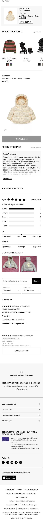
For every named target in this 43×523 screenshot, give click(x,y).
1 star (5, 226)
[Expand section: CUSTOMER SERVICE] (21, 404)
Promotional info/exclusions (20, 448)
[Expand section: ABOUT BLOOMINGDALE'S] (21, 415)
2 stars (4, 221)
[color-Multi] (8, 64)
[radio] (7, 64)
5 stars (5, 209)
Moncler (22, 14)
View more (7, 178)
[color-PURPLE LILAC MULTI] (11, 64)
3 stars (4, 217)
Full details (25, 22)
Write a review (36, 199)
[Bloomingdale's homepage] (3, 1)
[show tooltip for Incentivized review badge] (17, 309)
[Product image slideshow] (21, 109)
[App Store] (9, 477)
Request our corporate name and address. (23, 514)
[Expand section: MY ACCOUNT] (21, 409)
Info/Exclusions (22, 389)
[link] (10, 61)
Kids (7, 1)
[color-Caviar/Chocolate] (39, 64)
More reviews (21, 351)
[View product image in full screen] (5, 130)
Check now (35, 448)
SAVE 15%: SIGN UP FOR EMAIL (21, 375)
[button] (21, 109)
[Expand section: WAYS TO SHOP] (21, 420)
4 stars (4, 213)
